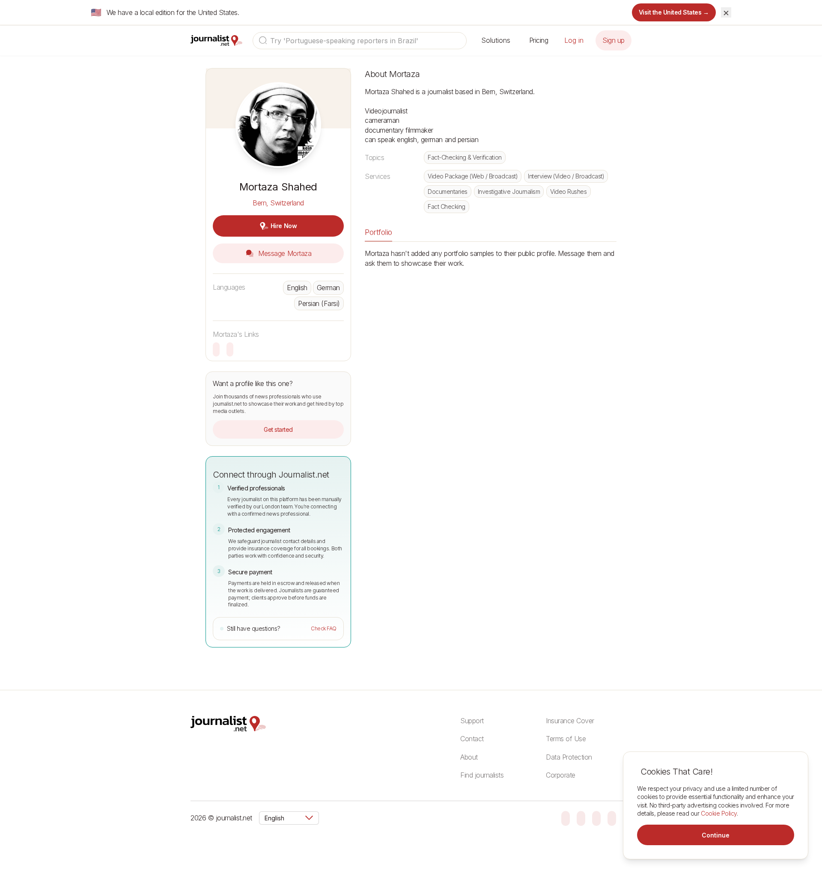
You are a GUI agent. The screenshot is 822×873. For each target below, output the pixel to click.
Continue (716, 835)
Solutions (495, 40)
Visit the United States (674, 12)
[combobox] (360, 40)
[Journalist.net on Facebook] (596, 818)
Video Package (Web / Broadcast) (473, 176)
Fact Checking (446, 206)
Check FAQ (324, 628)
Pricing (538, 40)
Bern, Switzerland (278, 203)
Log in (574, 40)
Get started (278, 429)
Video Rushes (568, 191)
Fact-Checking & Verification (465, 157)
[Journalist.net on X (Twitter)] (612, 818)
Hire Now (284, 225)
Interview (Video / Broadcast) (566, 176)
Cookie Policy (719, 813)
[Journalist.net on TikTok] (581, 818)
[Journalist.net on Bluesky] (565, 818)
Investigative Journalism (509, 191)
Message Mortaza (283, 253)
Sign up (613, 40)
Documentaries (448, 191)
